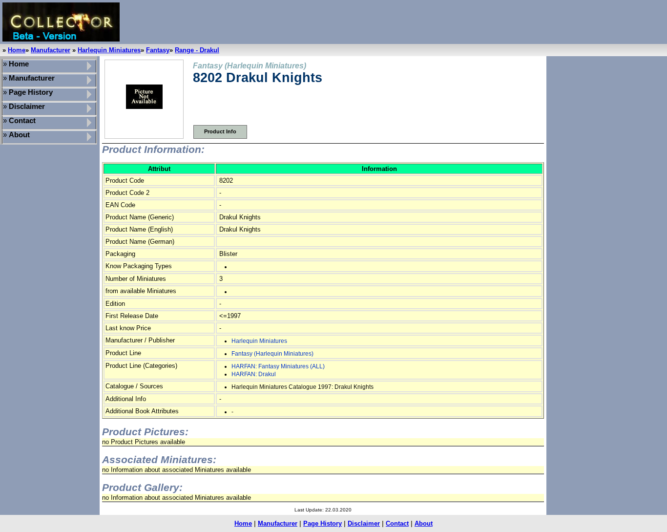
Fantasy (157, 50)
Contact (397, 523)
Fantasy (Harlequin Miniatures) (272, 353)
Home (16, 50)
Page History (322, 523)
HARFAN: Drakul (253, 374)
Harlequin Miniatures (109, 50)
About (424, 523)
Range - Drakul (197, 50)
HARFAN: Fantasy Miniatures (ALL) (278, 366)
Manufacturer (50, 50)
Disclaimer (364, 523)
